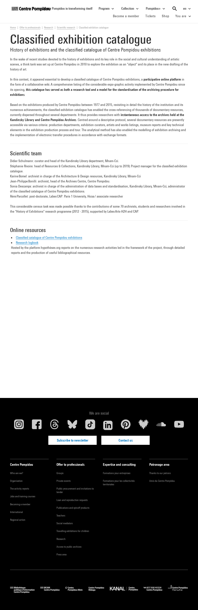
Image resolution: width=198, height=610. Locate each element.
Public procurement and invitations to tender (75, 490)
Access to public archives (68, 546)
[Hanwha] (178, 591)
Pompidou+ (153, 8)
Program (104, 8)
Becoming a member (20, 504)
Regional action (17, 519)
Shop (167, 16)
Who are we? (16, 473)
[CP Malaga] (99, 591)
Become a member (127, 16)
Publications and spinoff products (72, 507)
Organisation (16, 480)
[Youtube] (179, 425)
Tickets (150, 16)
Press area (61, 554)
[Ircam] (52, 591)
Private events (63, 480)
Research (61, 538)
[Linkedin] (108, 425)
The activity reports (19, 488)
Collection (128, 8)
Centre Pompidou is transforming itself (69, 8)
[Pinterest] (126, 425)
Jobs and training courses (22, 496)
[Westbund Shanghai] (156, 591)
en (185, 8)
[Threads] (54, 425)
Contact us (126, 440)
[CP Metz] (76, 591)
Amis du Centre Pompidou (162, 480)
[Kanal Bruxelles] (127, 591)
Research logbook (27, 243)
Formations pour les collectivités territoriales (119, 482)
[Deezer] (143, 425)
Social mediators (64, 523)
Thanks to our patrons (160, 473)
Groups (59, 473)
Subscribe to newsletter (72, 440)
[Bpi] (25, 591)
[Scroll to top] (189, 601)
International (16, 512)
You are (181, 16)
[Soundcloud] (161, 425)
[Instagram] (19, 425)
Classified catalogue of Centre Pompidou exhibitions (49, 237)
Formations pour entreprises (116, 473)
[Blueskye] (72, 425)
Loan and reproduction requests (72, 500)
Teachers (60, 515)
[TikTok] (90, 425)
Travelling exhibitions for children (72, 531)
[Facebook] (37, 425)
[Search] (174, 9)
